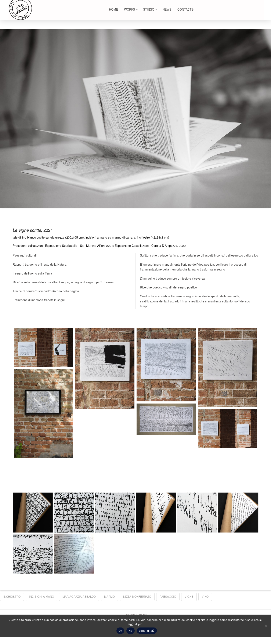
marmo (109, 596)
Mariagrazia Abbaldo (79, 596)
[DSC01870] (74, 513)
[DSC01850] (197, 513)
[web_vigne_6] (43, 347)
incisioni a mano (41, 596)
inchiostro (12, 596)
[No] (266, 626)
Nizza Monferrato (137, 596)
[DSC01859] (115, 513)
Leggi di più (147, 630)
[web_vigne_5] (104, 368)
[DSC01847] (238, 513)
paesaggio (168, 596)
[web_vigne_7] (227, 428)
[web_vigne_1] (166, 419)
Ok (120, 630)
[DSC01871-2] (33, 513)
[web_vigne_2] (43, 413)
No (131, 630)
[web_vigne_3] (227, 367)
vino (205, 596)
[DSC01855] (156, 513)
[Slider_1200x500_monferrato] (74, 554)
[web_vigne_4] (166, 364)
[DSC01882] (33, 554)
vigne (189, 596)
